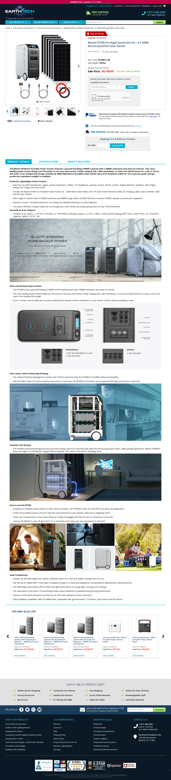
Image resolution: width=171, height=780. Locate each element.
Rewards (146, 6)
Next (79, 66)
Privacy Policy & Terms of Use (65, 742)
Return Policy (58, 738)
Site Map (56, 749)
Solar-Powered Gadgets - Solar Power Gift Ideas (24, 742)
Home (7, 28)
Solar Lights (70, 22)
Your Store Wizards (119, 775)
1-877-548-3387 (156, 12)
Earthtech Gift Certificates (15, 749)
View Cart (158, 6)
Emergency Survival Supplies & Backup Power (23, 735)
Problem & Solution (101, 746)
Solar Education (100, 735)
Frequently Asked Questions (105, 742)
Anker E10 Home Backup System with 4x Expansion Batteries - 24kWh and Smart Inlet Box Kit (85, 640)
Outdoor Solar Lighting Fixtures (17, 727)
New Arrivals (106, 6)
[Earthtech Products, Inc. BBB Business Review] (44, 766)
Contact (119, 6)
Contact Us (57, 727)
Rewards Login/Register (63, 746)
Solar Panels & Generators (23, 28)
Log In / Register (132, 6)
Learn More (138, 126)
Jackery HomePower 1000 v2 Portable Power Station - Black (144, 639)
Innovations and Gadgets (15, 746)
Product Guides (100, 727)
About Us (57, 724)
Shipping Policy (59, 735)
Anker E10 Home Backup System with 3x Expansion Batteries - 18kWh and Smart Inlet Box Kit (56, 640)
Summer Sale (92, 6)
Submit (131, 87)
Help (55, 731)
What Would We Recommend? (106, 749)
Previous (7, 636)
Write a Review (94, 51)
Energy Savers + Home (14, 738)
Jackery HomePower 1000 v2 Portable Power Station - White (114, 639)
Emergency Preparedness (104, 731)
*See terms (153, 116)
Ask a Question (112, 51)
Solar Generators (44, 22)
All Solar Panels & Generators (49, 28)
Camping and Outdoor (14, 731)
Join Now (159, 710)
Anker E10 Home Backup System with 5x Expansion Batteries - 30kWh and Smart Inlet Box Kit (26, 640)
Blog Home (98, 724)
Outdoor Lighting (100, 738)
